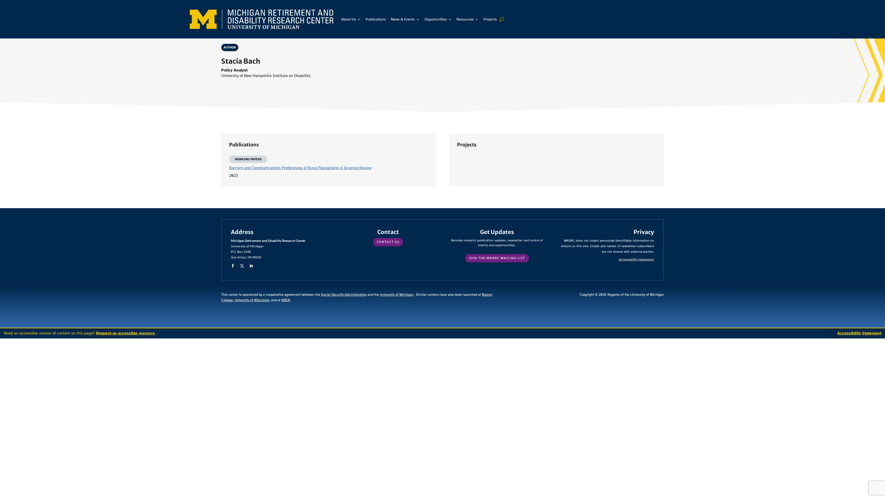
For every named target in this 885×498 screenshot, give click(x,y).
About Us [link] (348, 19)
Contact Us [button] (388, 242)
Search (502, 19)
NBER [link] (285, 300)
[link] (261, 19)
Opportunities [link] (436, 19)
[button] (232, 266)
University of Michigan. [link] (397, 295)
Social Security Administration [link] (344, 295)
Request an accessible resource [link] (126, 333)
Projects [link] (490, 19)
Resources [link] (465, 19)
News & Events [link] (403, 19)
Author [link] (230, 47)
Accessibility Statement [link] (859, 333)
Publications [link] (376, 19)
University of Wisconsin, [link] (252, 300)
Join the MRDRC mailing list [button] (497, 258)
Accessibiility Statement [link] (636, 259)
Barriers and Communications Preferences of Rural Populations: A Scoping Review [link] (300, 168)
